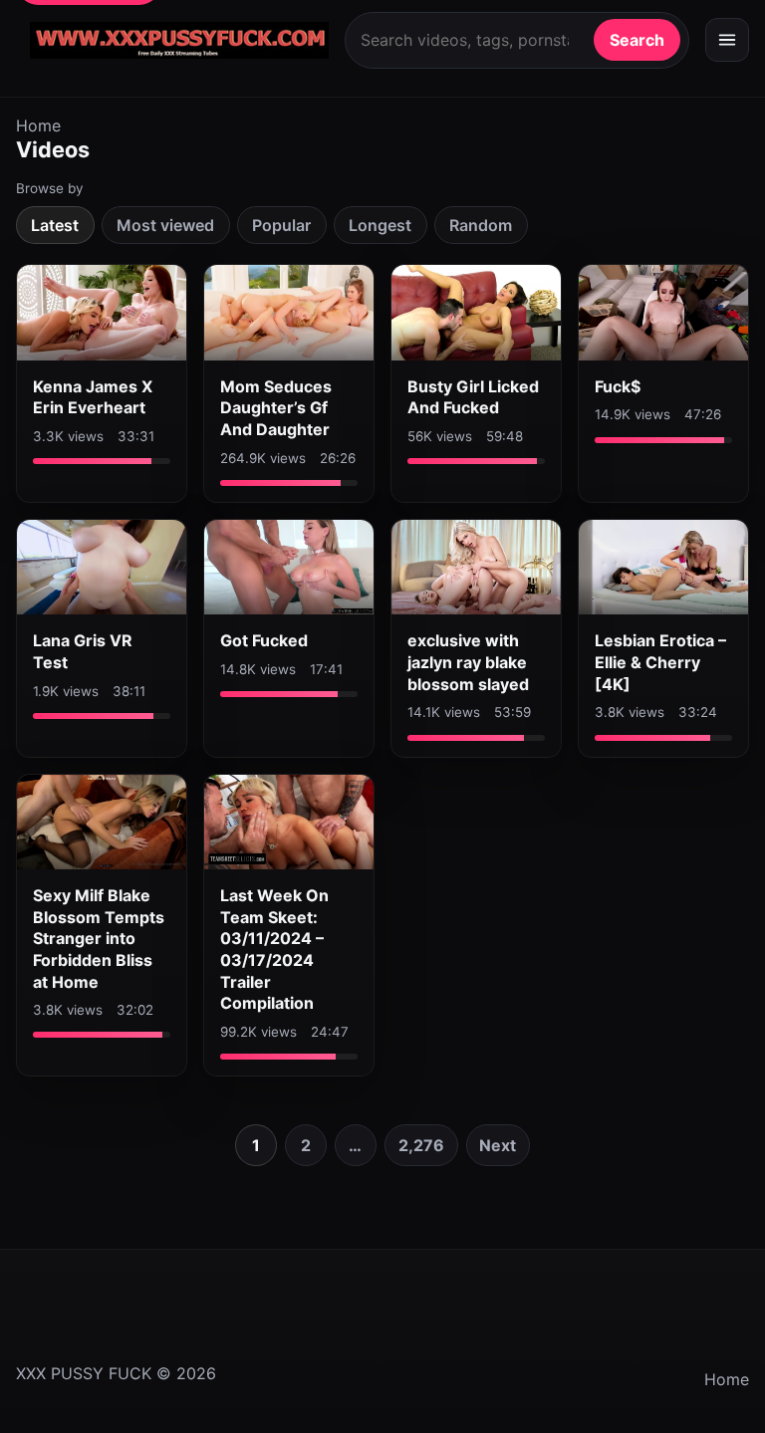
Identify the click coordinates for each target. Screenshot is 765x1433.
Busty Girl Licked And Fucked (473, 397)
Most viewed (165, 225)
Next (497, 1145)
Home (38, 125)
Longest (380, 225)
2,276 (421, 1145)
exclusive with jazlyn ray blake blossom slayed (468, 661)
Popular (281, 225)
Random (480, 225)
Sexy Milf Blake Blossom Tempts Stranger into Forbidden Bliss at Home (98, 938)
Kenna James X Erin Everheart (92, 397)
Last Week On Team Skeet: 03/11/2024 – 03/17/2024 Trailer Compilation (274, 949)
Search (637, 40)
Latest (55, 225)
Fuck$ (617, 386)
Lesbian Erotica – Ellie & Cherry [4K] (660, 661)
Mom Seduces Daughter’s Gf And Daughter (276, 407)
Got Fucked (264, 640)
